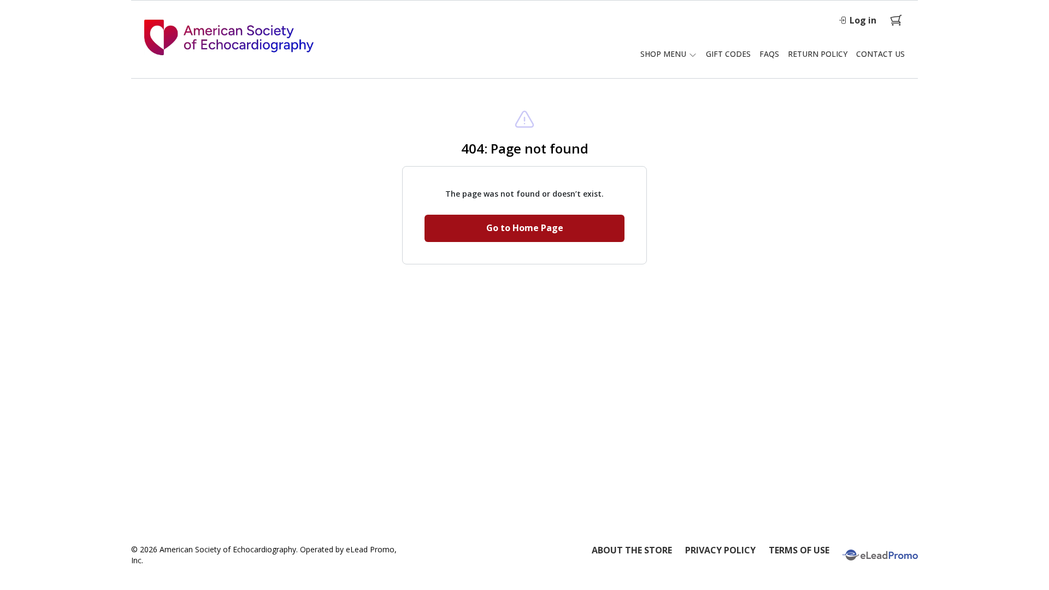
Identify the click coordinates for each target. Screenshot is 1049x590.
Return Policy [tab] (817, 54)
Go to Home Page (524, 228)
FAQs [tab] (769, 54)
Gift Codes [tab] (728, 54)
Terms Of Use (799, 550)
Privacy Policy (720, 550)
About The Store (632, 550)
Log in (863, 20)
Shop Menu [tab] (663, 54)
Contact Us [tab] (880, 54)
